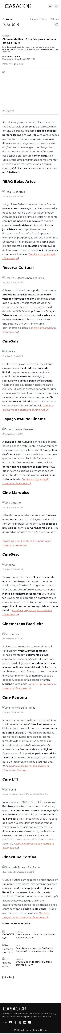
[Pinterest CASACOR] (20, 1022)
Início (33, 19)
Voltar (9, 19)
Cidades (54, 19)
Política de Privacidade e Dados (30, 1030)
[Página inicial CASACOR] (17, 5)
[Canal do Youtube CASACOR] (10, 1022)
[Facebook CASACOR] (15, 1022)
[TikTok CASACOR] (29, 1022)
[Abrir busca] (50, 6)
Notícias (43, 19)
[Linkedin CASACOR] (24, 1022)
